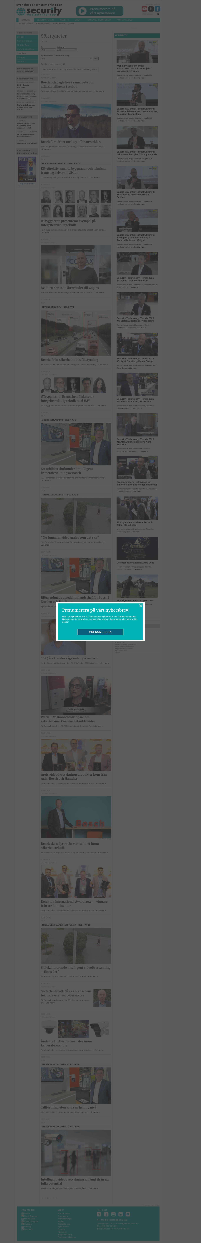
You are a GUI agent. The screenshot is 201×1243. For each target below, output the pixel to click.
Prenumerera (100, 632)
